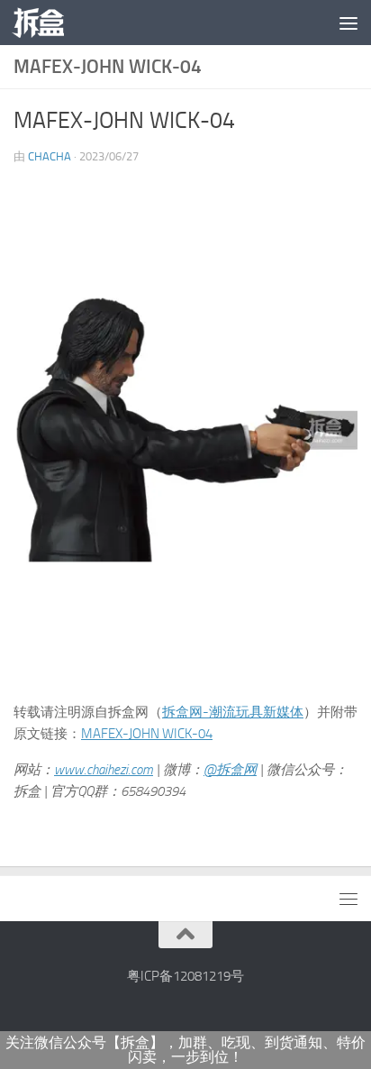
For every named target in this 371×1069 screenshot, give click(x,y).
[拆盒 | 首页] (47, 22)
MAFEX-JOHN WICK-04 (147, 734)
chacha (49, 156)
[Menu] (348, 22)
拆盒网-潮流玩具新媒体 (232, 712)
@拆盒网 (230, 770)
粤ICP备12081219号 (185, 976)
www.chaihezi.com (103, 770)
